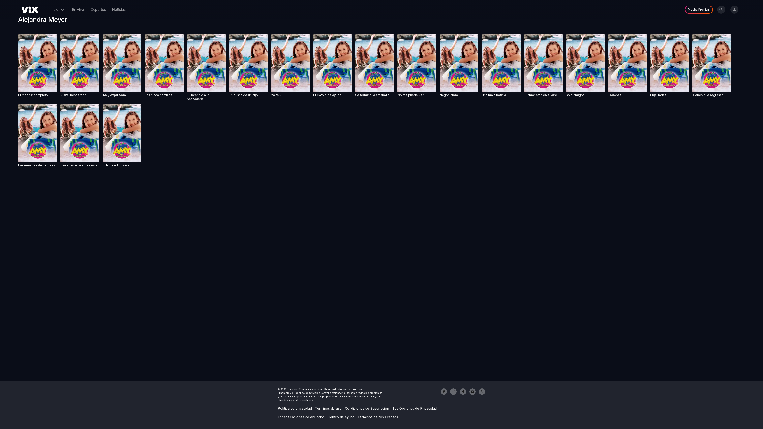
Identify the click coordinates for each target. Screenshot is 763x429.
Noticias (119, 9)
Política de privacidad (295, 408)
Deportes (98, 9)
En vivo (78, 9)
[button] (37, 63)
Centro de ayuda (341, 417)
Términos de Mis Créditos (378, 417)
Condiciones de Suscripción (367, 408)
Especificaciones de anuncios (301, 417)
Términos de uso (328, 408)
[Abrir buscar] (721, 10)
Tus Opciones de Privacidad (414, 408)
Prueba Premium (699, 9)
